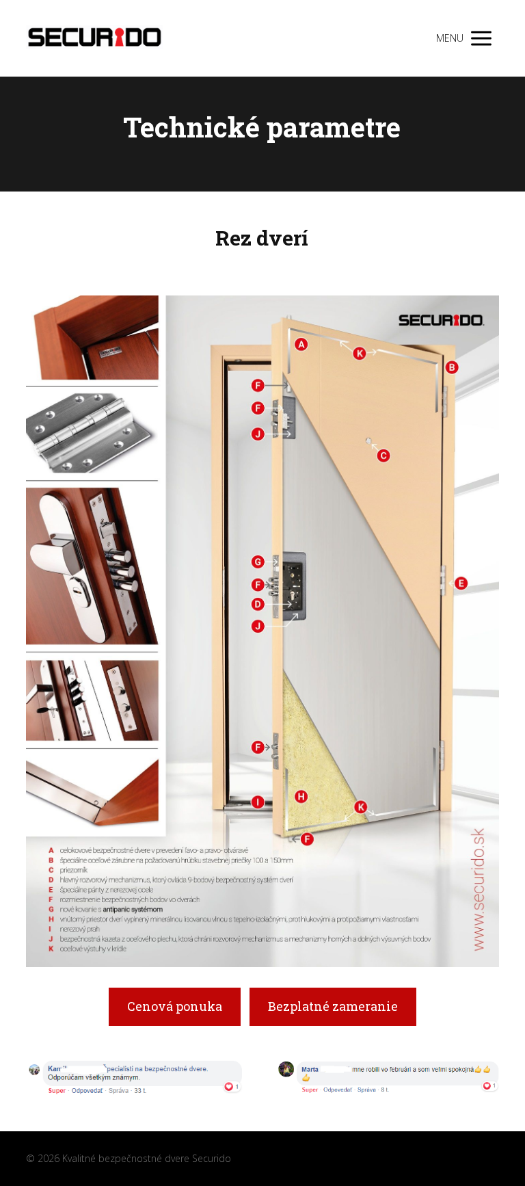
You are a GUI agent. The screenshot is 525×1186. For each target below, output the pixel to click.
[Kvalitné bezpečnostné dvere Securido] (94, 38)
